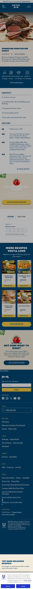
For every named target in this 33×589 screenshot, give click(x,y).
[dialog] (16, 571)
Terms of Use (27, 580)
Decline (8, 586)
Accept (23, 586)
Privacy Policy (14, 582)
